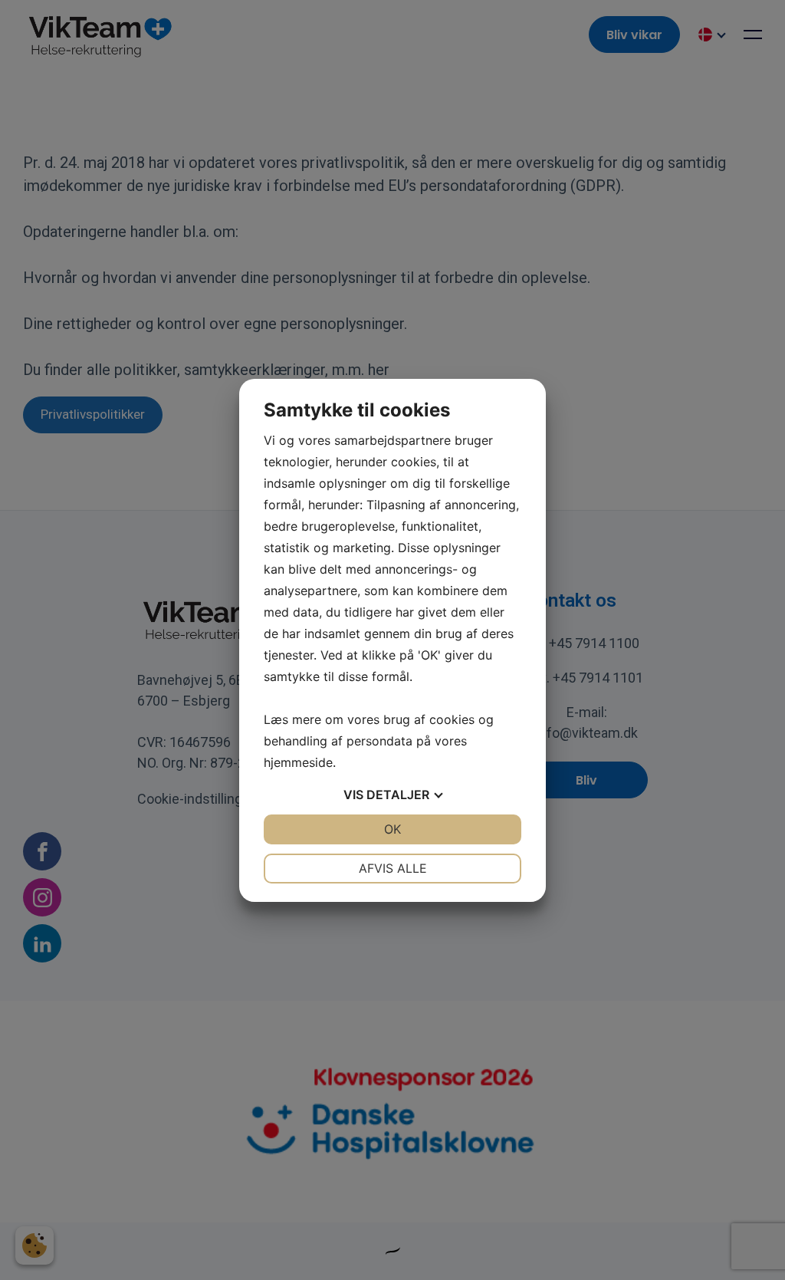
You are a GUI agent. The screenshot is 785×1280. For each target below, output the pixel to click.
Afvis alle (393, 868)
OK (392, 829)
